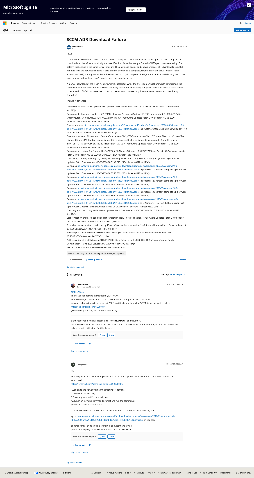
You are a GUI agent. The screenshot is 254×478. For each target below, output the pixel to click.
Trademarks (225, 473)
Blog (127, 473)
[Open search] (241, 23)
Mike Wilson (77, 46)
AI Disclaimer (97, 473)
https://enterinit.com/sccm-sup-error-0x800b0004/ (96, 383)
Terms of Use (191, 473)
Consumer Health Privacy (169, 473)
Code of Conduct (207, 473)
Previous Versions (114, 473)
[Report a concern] (90, 343)
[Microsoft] (5, 23)
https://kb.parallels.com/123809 (87, 306)
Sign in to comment (75, 267)
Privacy (150, 473)
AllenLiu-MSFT (82, 284)
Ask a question (242, 30)
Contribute (139, 473)
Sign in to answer (74, 462)
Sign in (248, 23)
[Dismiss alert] (249, 5)
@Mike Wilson (78, 292)
